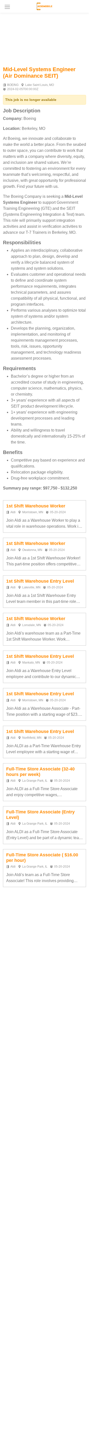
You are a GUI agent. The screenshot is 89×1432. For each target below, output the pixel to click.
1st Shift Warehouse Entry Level (40, 581)
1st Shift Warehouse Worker (35, 505)
